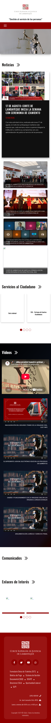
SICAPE (29, 679)
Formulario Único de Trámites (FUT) (23, 671)
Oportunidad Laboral (33, 683)
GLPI (14, 686)
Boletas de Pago (16, 675)
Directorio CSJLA (16, 683)
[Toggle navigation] (5, 25)
